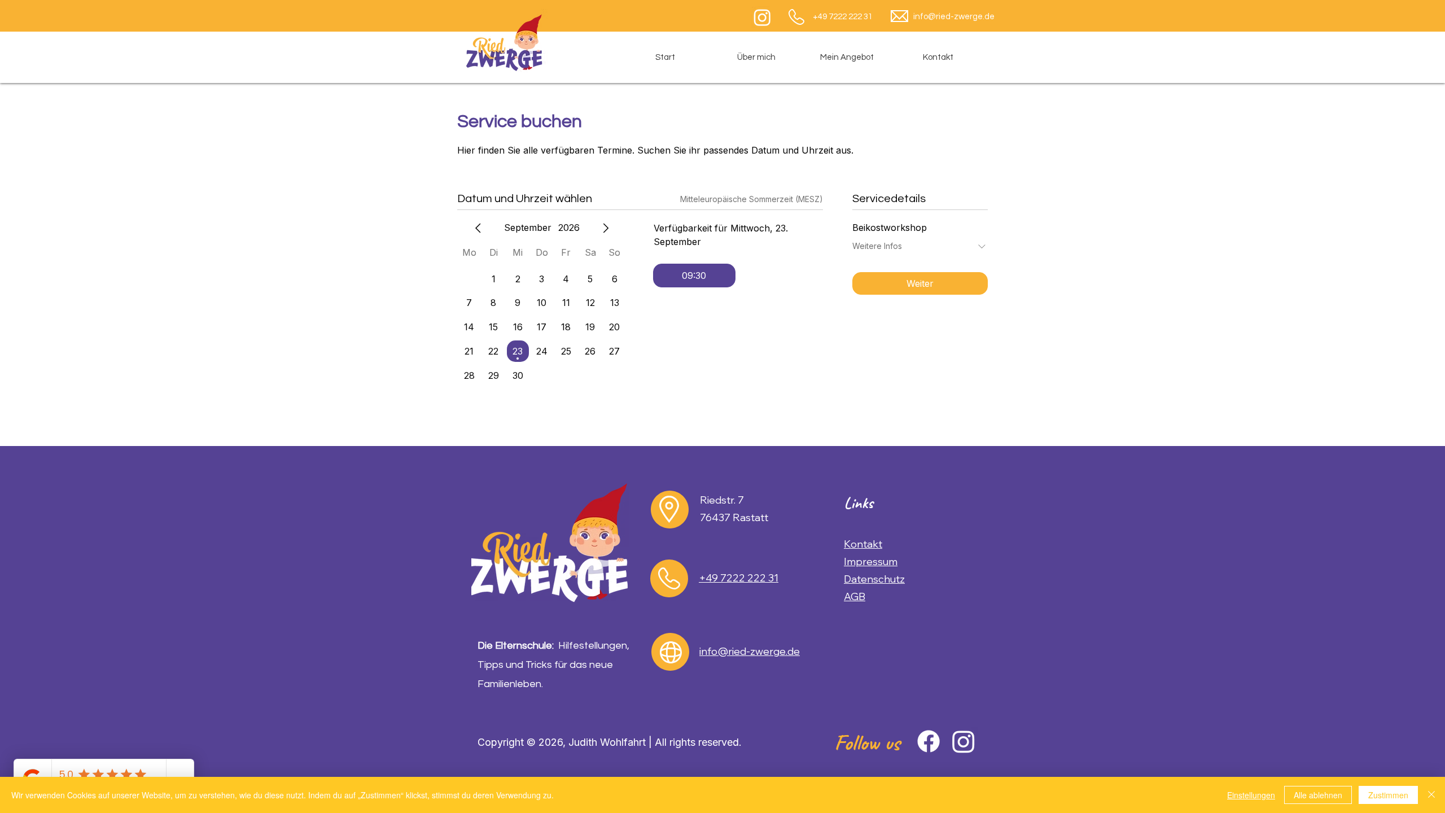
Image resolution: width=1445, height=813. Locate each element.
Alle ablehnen (1318, 795)
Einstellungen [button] (1251, 795)
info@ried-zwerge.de (954, 16)
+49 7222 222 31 (843, 16)
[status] (751, 199)
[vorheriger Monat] (478, 228)
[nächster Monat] (605, 228)
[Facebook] (928, 741)
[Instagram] (762, 17)
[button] (847, 57)
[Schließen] (1431, 795)
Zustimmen (1388, 795)
